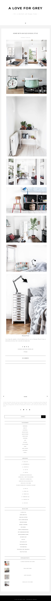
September (25, 464)
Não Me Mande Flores (23, 534)
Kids (25, 440)
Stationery (25, 450)
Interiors (25, 438)
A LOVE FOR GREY (25, 8)
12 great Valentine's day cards (28, 561)
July (26, 469)
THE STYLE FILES (23, 551)
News (25, 446)
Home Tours (25, 436)
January (25, 499)
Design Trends (25, 434)
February (25, 496)
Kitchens (25, 442)
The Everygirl (23, 546)
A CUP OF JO (23, 512)
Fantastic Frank (25, 335)
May (26, 488)
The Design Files (23, 544)
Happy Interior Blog (23, 529)
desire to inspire (23, 524)
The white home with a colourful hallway (26, 485)
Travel (25, 452)
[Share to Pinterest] (26, 347)
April (25, 491)
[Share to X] (24, 347)
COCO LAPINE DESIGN (23, 519)
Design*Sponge (23, 522)
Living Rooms (25, 444)
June (25, 472)
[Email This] (28, 347)
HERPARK (35, 599)
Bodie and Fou (23, 514)
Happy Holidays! (27, 575)
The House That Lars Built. (23, 549)
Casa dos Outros (23, 517)
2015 (25, 461)
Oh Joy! (23, 539)
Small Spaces (25, 448)
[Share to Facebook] (23, 347)
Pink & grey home (28, 568)
